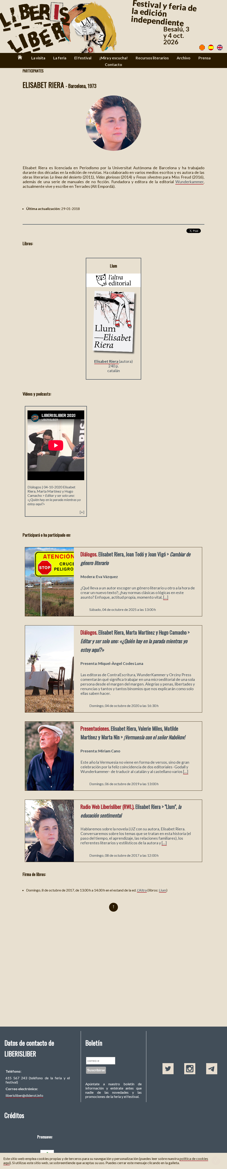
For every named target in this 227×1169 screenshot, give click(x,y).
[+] (82, 512)
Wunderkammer (189, 181)
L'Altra (142, 890)
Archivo (183, 58)
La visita (38, 58)
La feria (59, 58)
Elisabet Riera (106, 361)
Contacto (113, 64)
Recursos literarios (152, 58)
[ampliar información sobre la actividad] (49, 615)
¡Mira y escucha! (113, 58)
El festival (82, 58)
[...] (165, 597)
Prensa (204, 58)
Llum (162, 890)
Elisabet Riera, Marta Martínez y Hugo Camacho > (54, 495)
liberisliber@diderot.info (24, 1095)
